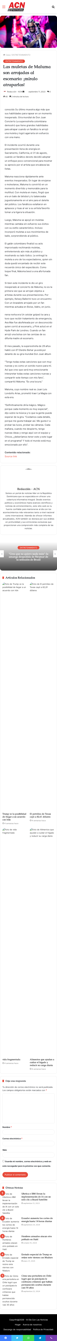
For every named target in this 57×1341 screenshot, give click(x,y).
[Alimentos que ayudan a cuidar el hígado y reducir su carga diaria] (42, 942)
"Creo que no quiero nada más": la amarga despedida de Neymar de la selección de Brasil (25, 556)
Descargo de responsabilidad (17, 1329)
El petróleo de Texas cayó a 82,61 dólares (40, 815)
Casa (7, 55)
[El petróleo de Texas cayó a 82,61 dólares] (42, 696)
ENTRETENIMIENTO (21, 55)
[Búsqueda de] (53, 7)
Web (4, 1150)
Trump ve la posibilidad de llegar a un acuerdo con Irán (14, 816)
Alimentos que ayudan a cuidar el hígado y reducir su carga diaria (42, 1062)
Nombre (7, 1127)
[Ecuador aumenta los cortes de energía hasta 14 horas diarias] (10, 1225)
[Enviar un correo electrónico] (23, 91)
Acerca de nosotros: (32, 1324)
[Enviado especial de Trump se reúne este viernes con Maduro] (10, 1262)
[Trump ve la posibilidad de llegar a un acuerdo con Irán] (14, 696)
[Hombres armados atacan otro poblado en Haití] (10, 1243)
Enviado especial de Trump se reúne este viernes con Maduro (37, 1256)
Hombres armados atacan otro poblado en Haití (36, 1238)
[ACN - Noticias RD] (16, 6)
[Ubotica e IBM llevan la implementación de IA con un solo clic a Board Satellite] (10, 1203)
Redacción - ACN (14, 91)
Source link (11, 456)
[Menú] (3, 7)
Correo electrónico (12, 1138)
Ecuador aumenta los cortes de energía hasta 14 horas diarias (37, 1220)
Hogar (18, 1324)
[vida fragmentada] (14, 942)
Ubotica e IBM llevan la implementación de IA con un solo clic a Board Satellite (36, 1196)
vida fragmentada (11, 1059)
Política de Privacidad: (43, 1329)
